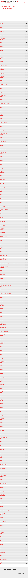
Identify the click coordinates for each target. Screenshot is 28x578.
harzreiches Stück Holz (3, 152)
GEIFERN (1, 522)
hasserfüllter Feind (2, 524)
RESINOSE (1, 61)
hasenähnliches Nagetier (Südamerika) (5, 290)
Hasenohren (1, 407)
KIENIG (1, 118)
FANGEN (1, 191)
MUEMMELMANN (2, 221)
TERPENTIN (1, 115)
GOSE (1, 42)
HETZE (1, 533)
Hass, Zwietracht (2, 494)
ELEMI (1, 34)
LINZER (1, 270)
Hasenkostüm (2, 385)
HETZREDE (1, 484)
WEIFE (1, 441)
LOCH (1, 346)
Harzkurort (1, 92)
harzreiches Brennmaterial (3, 133)
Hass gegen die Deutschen (3, 467)
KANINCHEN (2, 332)
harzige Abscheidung (2, 76)
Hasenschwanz (2, 418)
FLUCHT (1, 411)
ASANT (1, 72)
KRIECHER (1, 373)
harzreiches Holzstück (3, 141)
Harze (1, 27)
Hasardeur (1, 171)
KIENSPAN (1, 91)
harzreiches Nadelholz (3, 149)
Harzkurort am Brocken (3, 95)
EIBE (1, 104)
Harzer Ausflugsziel (2, 38)
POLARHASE (1, 316)
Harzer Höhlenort (2, 46)
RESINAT (1, 161)
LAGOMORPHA (2, 430)
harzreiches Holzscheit (3, 138)
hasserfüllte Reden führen (3, 521)
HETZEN (1, 479)
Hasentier (1, 426)
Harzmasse (1, 111)
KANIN (1, 351)
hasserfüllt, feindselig (3, 518)
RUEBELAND (2, 47)
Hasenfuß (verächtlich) (3, 361)
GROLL (1, 452)
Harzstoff (1, 168)
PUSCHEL (1, 422)
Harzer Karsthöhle (2, 49)
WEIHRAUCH (2, 69)
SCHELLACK (1, 77)
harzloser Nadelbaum (3, 106)
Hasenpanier (1, 410)
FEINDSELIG (1, 506)
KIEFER (1, 126)
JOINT (1, 218)
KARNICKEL (1, 335)
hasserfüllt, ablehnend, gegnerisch (4, 510)
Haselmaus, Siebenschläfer (3, 255)
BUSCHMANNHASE (2, 305)
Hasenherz (1, 366)
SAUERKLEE (1, 297)
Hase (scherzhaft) (2, 225)
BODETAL (1, 39)
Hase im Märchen (2, 228)
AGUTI (1, 289)
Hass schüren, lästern (3, 480)
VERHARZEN (2, 31)
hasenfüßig (1, 353)
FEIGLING (1, 357)
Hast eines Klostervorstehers (3, 559)
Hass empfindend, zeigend (3, 464)
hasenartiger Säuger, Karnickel (4, 331)
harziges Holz (2, 87)
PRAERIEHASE (2, 319)
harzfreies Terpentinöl (3, 62)
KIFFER (1, 213)
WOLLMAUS (1, 403)
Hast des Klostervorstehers (3, 556)
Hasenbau (1, 347)
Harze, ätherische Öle (3, 35)
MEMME (1, 362)
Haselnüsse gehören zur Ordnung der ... (5, 258)
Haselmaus (1, 252)
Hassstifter (1, 529)
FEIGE (1, 354)
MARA (1, 365)
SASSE (1, 389)
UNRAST (1, 555)
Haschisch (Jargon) (2, 201)
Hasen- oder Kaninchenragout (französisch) (5, 285)
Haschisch (1, 195)
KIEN (1, 88)
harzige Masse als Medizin (3, 81)
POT (0, 210)
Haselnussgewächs (2, 271)
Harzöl (1, 114)
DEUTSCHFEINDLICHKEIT (3, 471)
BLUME (1, 419)
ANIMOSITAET (2, 446)
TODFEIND (1, 525)
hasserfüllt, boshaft (2, 513)
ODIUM (1, 460)
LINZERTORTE (2, 267)
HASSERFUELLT (2, 465)
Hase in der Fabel (2, 233)
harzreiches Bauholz (2, 130)
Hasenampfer (2, 296)
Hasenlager (1, 388)
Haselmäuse (1, 247)
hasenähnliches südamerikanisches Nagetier (5, 293)
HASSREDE (1, 487)
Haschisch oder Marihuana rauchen (4, 206)
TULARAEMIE (2, 414)
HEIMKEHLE (1, 50)
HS (0, 528)
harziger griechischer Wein (3, 84)
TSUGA (1, 110)
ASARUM (1, 281)
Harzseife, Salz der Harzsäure (3, 163)
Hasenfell (1, 350)
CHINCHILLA (2, 400)
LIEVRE (1, 224)
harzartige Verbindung (3, 24)
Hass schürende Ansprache (3, 483)
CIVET (1, 286)
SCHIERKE (1, 96)
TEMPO (1, 547)
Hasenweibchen (2, 434)
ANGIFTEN (1, 509)
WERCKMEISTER (2, 53)
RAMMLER (1, 395)
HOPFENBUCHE (2, 275)
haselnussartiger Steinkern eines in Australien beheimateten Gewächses (9, 263)
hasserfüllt (1, 502)
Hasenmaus (1, 399)
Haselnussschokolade (3, 277)
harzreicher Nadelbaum (3, 125)
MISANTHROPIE (2, 476)
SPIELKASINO (2, 183)
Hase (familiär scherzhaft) (3, 220)
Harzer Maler (1, 54)
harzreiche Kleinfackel (3, 119)
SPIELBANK (1, 180)
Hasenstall (1, 423)
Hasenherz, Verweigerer (3, 377)
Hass (1, 445)
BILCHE (1, 248)
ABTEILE (1, 560)
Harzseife (1, 160)
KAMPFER (1, 23)
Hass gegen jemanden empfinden (4, 472)
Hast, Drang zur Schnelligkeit (3, 562)
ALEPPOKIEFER (2, 129)
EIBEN (1, 99)
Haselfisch (1, 244)
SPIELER (1, 175)
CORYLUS (1, 262)
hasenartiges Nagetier (3, 334)
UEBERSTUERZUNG (2, 552)
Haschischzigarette (2, 214)
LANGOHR (1, 229)
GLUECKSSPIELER (2, 172)
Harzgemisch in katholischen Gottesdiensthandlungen (7, 68)
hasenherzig (1, 380)
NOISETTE (1, 278)
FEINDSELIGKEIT (2, 495)
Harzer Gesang (2, 43)
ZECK (1, 194)
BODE (1, 58)
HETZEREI (1, 544)
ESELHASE (1, 308)
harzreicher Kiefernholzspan (3, 122)
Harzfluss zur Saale (2, 57)
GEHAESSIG (1, 514)
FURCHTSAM (2, 384)
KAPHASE (1, 313)
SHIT (1, 202)
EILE (0, 536)
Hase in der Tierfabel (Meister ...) (4, 239)
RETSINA (1, 85)
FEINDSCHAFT (2, 449)
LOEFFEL (1, 408)
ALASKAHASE (2, 300)
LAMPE (1, 237)
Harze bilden (1, 30)
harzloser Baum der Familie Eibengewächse (5, 103)
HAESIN (1, 433)
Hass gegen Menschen (3, 475)
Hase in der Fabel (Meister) (3, 236)
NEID (1, 457)
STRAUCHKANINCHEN (3, 327)
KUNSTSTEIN (2, 66)
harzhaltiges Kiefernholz (3, 73)
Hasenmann (1, 396)
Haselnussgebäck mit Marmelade (4, 266)
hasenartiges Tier (2, 339)
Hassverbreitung (2, 532)
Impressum (23, 573)
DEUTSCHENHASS (2, 468)
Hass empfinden (2, 461)
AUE (0, 243)
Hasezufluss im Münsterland (3, 437)
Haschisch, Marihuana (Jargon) (4, 209)
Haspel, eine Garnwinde (3, 442)
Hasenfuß (1, 358)
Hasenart (1, 301)
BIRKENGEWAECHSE (3, 259)
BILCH (1, 251)
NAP (0, 186)
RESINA (1, 28)
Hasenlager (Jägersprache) (3, 391)
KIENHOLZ (1, 134)
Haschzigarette (2, 217)
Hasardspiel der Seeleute (3, 187)
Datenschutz (19, 573)
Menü (25, 2)
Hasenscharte (2, 415)
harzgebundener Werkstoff (3, 65)
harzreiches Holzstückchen (3, 144)
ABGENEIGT (1, 503)
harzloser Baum (2, 100)
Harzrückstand (2, 157)
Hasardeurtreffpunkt (2, 179)
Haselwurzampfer (2, 282)
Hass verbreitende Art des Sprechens (4, 486)
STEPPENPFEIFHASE (3, 324)
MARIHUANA (2, 199)
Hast (0, 537)
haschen (1, 190)
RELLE (1, 256)
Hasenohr (1, 404)
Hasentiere (1, 429)
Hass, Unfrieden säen (3, 491)
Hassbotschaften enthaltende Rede (4, 499)
